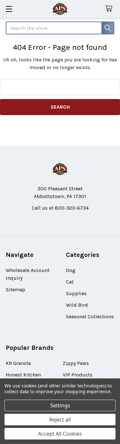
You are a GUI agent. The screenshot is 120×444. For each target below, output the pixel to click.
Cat (70, 282)
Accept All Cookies (60, 433)
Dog (71, 270)
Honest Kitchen (23, 375)
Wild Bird (77, 305)
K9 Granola (18, 363)
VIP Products (77, 375)
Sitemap (15, 289)
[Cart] (110, 9)
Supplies (76, 293)
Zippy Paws (76, 363)
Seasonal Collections (90, 316)
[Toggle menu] (9, 9)
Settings (60, 405)
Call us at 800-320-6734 (60, 208)
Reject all (60, 419)
